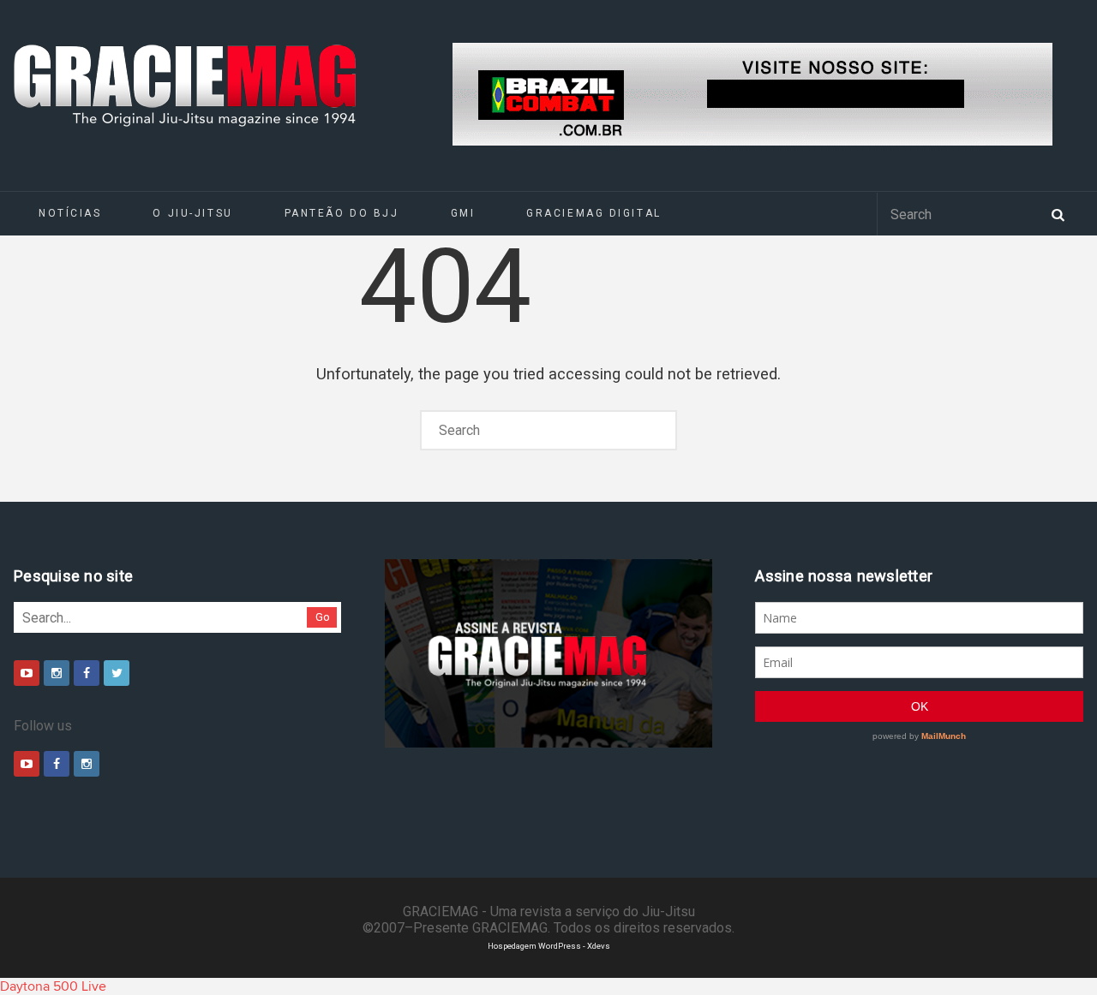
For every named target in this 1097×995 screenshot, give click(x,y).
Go (322, 617)
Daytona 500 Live (53, 986)
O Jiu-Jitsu (192, 213)
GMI (463, 213)
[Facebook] (86, 673)
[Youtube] (26, 673)
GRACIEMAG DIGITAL (594, 213)
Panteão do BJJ (342, 213)
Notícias (70, 213)
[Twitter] (116, 673)
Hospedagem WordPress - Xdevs (549, 945)
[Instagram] (56, 673)
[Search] (1057, 213)
